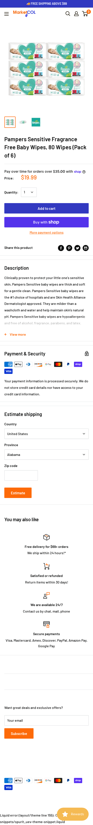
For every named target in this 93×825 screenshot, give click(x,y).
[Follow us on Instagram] (24, 759)
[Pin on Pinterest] (69, 247)
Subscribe (19, 733)
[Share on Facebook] (61, 247)
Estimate (18, 493)
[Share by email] (86, 247)
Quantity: (11, 192)
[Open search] (68, 13)
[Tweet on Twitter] (77, 247)
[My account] (76, 13)
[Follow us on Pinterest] (32, 759)
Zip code (11, 465)
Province (11, 445)
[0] (85, 13)
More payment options (47, 232)
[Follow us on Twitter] (16, 759)
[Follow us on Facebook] (7, 759)
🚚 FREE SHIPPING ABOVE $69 (46, 3)
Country (10, 424)
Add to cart (46, 208)
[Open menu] (6, 14)
